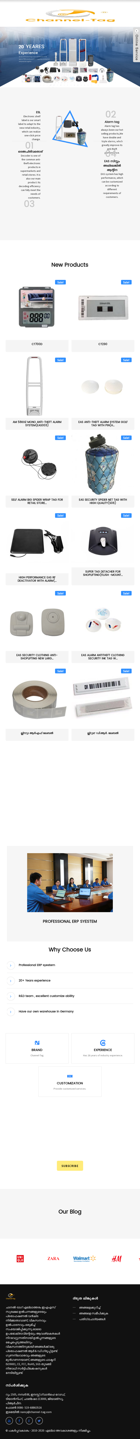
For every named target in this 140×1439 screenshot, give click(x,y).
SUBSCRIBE (70, 1166)
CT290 (102, 345)
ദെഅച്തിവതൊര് (30, 151)
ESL (38, 112)
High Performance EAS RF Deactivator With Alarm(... (37, 579)
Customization (70, 1083)
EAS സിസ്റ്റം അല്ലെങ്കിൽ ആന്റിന (112, 165)
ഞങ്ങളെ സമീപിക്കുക (93, 1313)
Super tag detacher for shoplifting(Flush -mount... (103, 573)
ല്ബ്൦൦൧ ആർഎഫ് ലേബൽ (37, 733)
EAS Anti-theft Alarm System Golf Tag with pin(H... (103, 424)
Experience (103, 1050)
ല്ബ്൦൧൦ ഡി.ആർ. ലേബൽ (102, 733)
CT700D (37, 345)
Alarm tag (112, 122)
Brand (37, 1050)
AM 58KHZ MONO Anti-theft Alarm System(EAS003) (37, 424)
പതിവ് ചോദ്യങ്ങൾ (92, 1319)
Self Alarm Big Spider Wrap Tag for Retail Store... (37, 501)
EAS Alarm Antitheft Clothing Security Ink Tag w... (103, 657)
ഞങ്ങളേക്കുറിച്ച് (89, 1307)
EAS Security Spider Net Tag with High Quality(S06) (103, 501)
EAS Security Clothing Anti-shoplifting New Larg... (37, 657)
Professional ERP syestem (70, 921)
